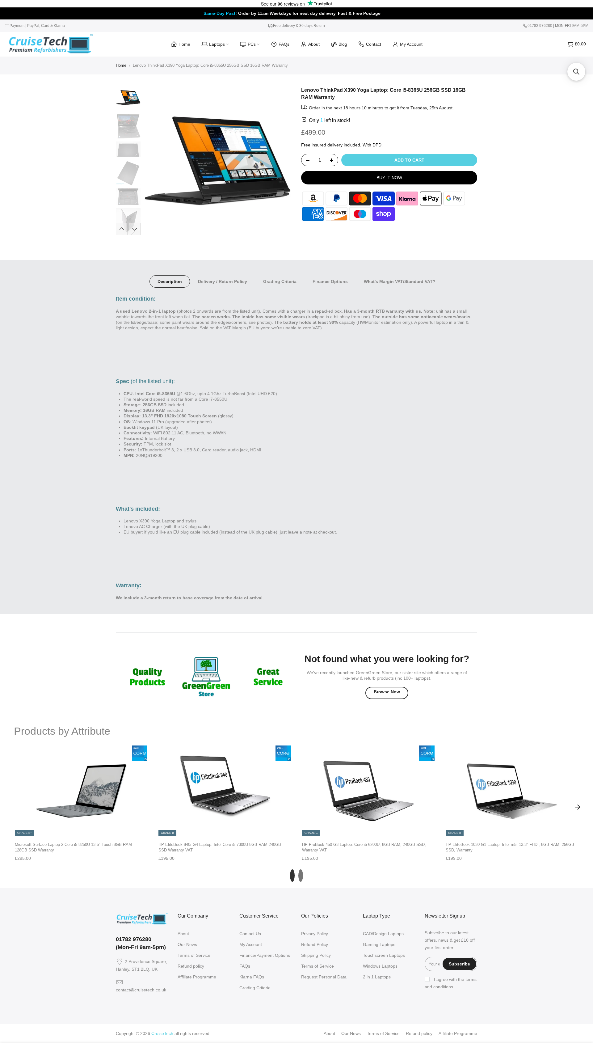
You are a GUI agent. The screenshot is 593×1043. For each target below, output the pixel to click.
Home (184, 44)
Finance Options (330, 281)
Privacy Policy (314, 933)
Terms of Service (194, 955)
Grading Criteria (279, 281)
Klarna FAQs (251, 976)
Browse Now (387, 691)
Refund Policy (314, 944)
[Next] (281, 161)
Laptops (217, 44)
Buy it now (389, 177)
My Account (411, 44)
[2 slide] (300, 875)
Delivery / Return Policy (222, 281)
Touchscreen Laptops (384, 955)
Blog (343, 44)
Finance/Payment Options (264, 955)
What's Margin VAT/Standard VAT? (399, 281)
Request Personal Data (324, 976)
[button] (576, 72)
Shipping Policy (316, 955)
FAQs (284, 44)
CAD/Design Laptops (383, 933)
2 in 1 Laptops (377, 976)
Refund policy (191, 966)
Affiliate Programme (197, 976)
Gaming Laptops (379, 944)
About (314, 44)
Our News (187, 944)
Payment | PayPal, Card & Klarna (37, 25)
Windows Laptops (380, 966)
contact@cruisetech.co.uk (141, 989)
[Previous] (154, 161)
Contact (373, 44)
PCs (252, 44)
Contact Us (250, 933)
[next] (577, 807)
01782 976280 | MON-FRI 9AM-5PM (558, 25)
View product (80, 830)
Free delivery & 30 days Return (299, 25)
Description (170, 281)
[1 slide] (292, 875)
